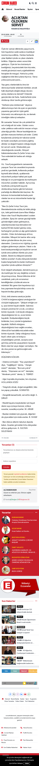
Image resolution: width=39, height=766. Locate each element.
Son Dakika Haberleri (11, 747)
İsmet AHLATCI (17, 547)
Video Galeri (19, 701)
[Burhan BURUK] (6, 520)
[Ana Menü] (36, 3)
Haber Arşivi (27, 747)
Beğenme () (24, 499)
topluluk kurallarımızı (21, 474)
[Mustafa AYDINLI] (6, 540)
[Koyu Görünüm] (30, 3)
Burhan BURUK (18, 517)
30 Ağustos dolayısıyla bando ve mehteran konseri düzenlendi (24, 641)
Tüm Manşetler (28, 740)
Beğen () (15, 499)
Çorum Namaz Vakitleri (7, 734)
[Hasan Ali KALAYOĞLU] (5, 19)
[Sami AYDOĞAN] (6, 570)
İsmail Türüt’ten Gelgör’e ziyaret (25, 631)
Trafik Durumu (27, 733)
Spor (27, 699)
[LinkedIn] (21, 694)
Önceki (6, 438)
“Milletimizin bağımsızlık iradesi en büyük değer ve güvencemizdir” (25, 662)
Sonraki (32, 438)
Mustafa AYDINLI (18, 537)
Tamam (27, 763)
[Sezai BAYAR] (6, 530)
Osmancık (21, 627)
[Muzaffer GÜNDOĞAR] (6, 560)
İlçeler (30, 9)
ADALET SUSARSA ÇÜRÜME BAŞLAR (22, 541)
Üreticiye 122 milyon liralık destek (24, 611)
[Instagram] (17, 694)
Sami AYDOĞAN (18, 568)
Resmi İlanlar (19, 9)
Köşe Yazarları (9, 701)
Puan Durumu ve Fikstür (8, 741)
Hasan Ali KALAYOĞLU (20, 29)
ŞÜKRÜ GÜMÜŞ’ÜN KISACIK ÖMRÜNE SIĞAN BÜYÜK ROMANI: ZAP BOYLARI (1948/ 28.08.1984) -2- (23, 561)
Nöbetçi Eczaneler (10, 728)
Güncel (9, 9)
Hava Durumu (27, 728)
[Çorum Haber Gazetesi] (9, 3)
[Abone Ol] (36, 41)
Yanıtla (7, 499)
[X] (14, 694)
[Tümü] (36, 513)
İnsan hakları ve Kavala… (21, 531)
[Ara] (33, 3)
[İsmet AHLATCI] (6, 550)
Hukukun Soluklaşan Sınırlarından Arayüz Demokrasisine (24, 521)
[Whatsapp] (29, 694)
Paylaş (6, 41)
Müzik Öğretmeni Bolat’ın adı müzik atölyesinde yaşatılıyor (26, 621)
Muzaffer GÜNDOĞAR (20, 557)
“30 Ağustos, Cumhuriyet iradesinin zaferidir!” (25, 652)
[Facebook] (10, 694)
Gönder (6, 467)
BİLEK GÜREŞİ (17, 571)
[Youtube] (25, 694)
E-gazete (33, 699)
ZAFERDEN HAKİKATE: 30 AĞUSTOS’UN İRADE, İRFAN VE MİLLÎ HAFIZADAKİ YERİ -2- (23, 551)
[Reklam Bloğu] (19, 587)
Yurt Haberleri (29, 701)
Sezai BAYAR (16, 528)
